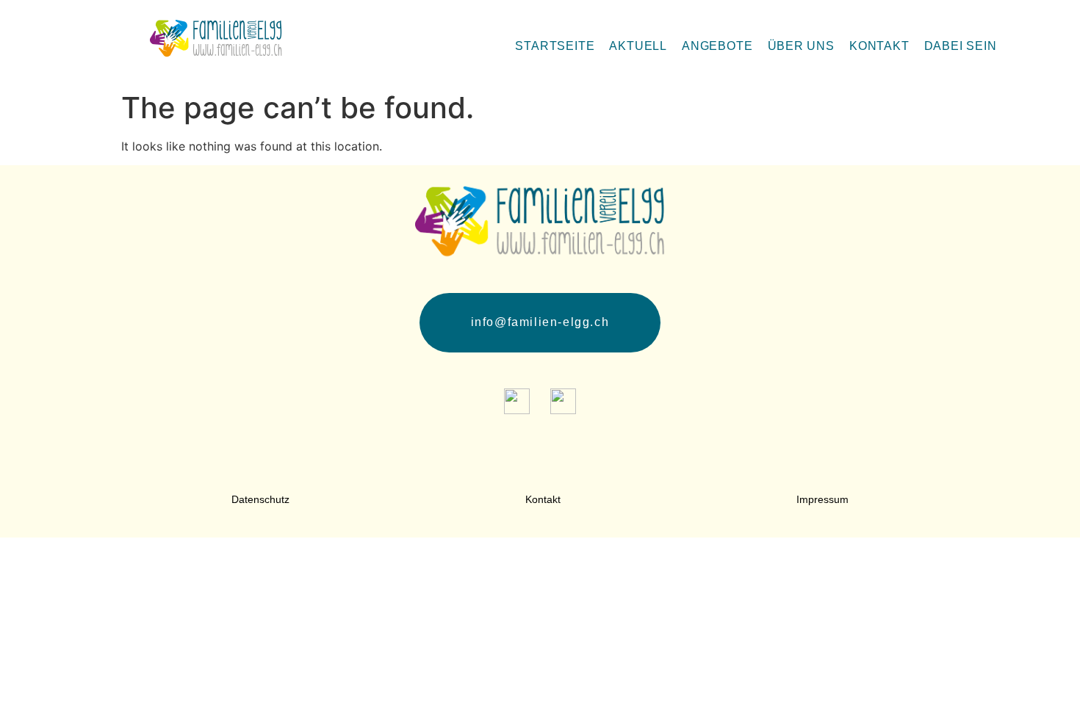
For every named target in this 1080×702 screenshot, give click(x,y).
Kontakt (543, 499)
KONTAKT (879, 46)
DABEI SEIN (960, 46)
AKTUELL (638, 46)
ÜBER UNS (801, 46)
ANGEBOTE (717, 46)
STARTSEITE (554, 46)
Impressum (822, 499)
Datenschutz (260, 499)
